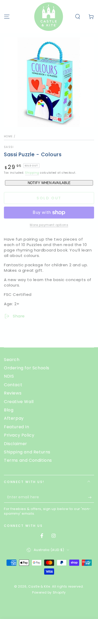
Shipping (32, 173)
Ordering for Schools (26, 368)
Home (8, 136)
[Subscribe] (91, 497)
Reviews (12, 393)
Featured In (16, 427)
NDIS (9, 376)
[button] (77, 16)
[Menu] (7, 16)
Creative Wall (19, 402)
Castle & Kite (39, 586)
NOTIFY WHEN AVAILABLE (49, 183)
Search (12, 360)
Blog (8, 410)
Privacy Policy (19, 435)
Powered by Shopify (49, 592)
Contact (13, 385)
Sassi (9, 147)
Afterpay (14, 418)
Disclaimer (15, 444)
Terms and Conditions (28, 460)
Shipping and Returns (27, 452)
